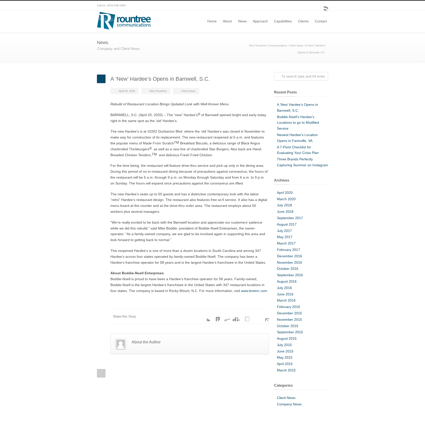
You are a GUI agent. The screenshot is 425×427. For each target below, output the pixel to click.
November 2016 (289, 262)
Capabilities (283, 21)
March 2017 (286, 243)
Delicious (244, 316)
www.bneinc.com (254, 291)
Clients (303, 21)
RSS (323, 6)
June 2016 (285, 294)
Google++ (254, 316)
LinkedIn (215, 316)
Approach (260, 21)
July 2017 (284, 231)
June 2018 (285, 212)
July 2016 (284, 288)
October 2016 (287, 269)
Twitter (205, 316)
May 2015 (284, 357)
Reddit (225, 316)
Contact (321, 21)
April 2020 (285, 193)
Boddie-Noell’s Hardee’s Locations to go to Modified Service (298, 123)
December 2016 (289, 256)
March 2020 (286, 199)
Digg (235, 316)
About (227, 21)
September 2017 (290, 218)
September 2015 (290, 332)
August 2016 (287, 281)
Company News (289, 404)
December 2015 (289, 313)
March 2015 (286, 370)
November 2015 (289, 319)
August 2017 (287, 224)
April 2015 (285, 364)
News (242, 21)
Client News (296, 45)
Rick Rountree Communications (268, 45)
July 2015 (284, 345)
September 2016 (290, 275)
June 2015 (285, 351)
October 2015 (287, 326)
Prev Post (101, 373)
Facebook (313, 6)
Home (212, 21)
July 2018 (284, 205)
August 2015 (287, 338)
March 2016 (286, 300)
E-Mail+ (264, 316)
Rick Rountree (158, 91)
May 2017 (284, 237)
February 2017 (288, 250)
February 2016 (288, 307)
